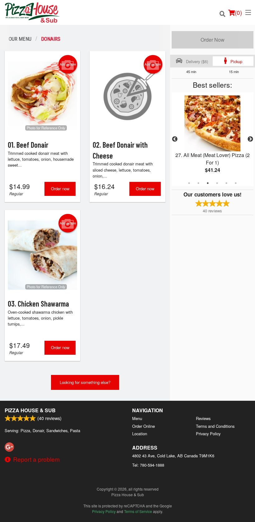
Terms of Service (138, 511)
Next (250, 139)
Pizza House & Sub (30, 410)
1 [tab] (189, 183)
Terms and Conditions (215, 426)
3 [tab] (208, 183)
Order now (60, 189)
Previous (175, 139)
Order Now (213, 39)
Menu (137, 418)
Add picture (68, 64)
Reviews (203, 418)
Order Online (143, 426)
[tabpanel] (212, 139)
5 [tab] (226, 183)
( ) (238, 12)
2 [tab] (198, 183)
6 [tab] (236, 183)
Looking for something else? (85, 382)
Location (139, 434)
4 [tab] (217, 183)
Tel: (148, 465)
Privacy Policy (208, 434)
